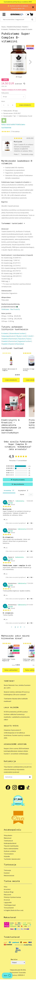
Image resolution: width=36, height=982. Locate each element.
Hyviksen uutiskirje (10, 851)
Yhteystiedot (8, 835)
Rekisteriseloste (9, 875)
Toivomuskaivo (9, 854)
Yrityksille (7, 856)
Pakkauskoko (5, 93)
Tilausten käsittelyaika (11, 846)
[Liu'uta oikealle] (30, 62)
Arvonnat (7, 900)
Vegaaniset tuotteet (24, 341)
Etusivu (3, 27)
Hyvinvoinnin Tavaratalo (18, 972)
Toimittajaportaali (10, 905)
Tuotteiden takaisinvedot (12, 859)
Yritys (5, 887)
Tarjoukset (21, 339)
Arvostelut (7, 889)
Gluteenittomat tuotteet (17, 333)
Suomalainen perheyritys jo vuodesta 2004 (18, 2)
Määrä (3, 101)
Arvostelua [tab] (7, 490)
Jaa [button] (6, 519)
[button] (31, 14)
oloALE (25, 336)
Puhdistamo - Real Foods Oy (10, 309)
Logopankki (8, 902)
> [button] (24, 627)
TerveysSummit (9, 908)
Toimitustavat (8, 841)
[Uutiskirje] (30, 777)
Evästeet (7, 873)
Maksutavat (7, 838)
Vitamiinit (25, 27)
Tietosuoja (7, 870)
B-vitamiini (4, 29)
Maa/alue (14, 959)
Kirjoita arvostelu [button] (19, 480)
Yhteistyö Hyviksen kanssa (12, 897)
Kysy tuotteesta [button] (19, 484)
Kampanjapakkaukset (8, 336)
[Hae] (32, 19)
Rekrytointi (7, 895)
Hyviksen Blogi (8, 892)
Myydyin (19, 336)
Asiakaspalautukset (10, 843)
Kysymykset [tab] (22, 490)
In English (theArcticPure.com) (13, 910)
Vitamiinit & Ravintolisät (14, 27)
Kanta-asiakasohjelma (11, 848)
